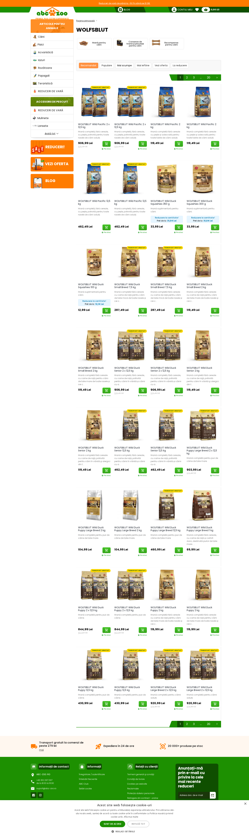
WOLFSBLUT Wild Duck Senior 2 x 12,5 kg (127, 369)
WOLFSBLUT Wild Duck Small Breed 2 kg (199, 286)
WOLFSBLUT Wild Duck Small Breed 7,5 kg (127, 286)
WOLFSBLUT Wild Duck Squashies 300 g (199, 202)
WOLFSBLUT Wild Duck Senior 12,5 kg (127, 449)
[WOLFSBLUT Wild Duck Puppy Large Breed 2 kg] (94, 506)
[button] (124, 831)
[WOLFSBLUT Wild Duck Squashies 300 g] (203, 179)
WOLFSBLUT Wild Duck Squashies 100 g (91, 286)
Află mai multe (131, 816)
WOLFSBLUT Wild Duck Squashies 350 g (163, 202)
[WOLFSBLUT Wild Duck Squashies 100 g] (94, 262)
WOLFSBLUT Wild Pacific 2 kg (165, 126)
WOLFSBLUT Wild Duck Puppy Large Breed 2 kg (91, 529)
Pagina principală (85, 20)
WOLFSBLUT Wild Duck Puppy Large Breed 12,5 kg (165, 529)
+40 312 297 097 (44, 780)
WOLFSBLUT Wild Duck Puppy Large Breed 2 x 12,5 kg (202, 450)
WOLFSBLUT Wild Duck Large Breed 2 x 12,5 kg (163, 689)
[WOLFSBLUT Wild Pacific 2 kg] (167, 102)
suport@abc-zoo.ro (46, 788)
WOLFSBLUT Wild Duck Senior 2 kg (199, 369)
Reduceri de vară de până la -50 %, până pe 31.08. (124, 3)
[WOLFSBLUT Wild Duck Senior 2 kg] (203, 346)
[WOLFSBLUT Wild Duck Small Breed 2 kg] (203, 262)
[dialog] (124, 818)
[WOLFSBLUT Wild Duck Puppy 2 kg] (167, 585)
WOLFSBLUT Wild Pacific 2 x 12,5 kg (94, 126)
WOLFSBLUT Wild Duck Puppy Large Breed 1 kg (200, 529)
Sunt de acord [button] (112, 823)
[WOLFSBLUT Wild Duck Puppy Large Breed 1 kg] (203, 506)
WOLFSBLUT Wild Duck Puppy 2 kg (163, 609)
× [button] (245, 804)
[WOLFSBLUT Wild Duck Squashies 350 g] (167, 179)
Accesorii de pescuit (52, 102)
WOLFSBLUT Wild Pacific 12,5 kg (94, 202)
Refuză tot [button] (138, 823)
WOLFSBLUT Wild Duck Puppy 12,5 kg (91, 689)
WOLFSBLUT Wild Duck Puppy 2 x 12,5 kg (91, 609)
